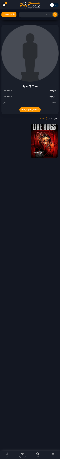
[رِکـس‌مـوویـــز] (30, 5)
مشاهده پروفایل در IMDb (30, 109)
